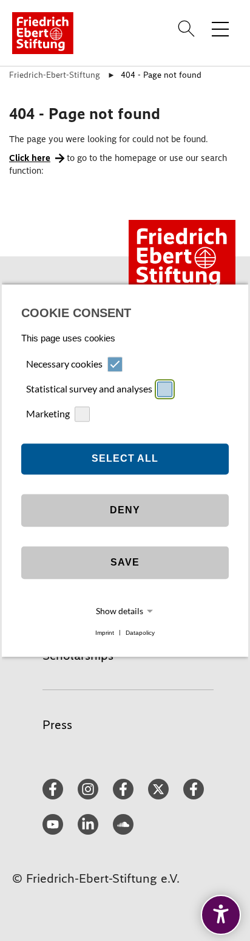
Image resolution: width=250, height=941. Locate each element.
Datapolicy (140, 632)
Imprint (104, 632)
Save (125, 563)
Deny (125, 510)
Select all (125, 459)
